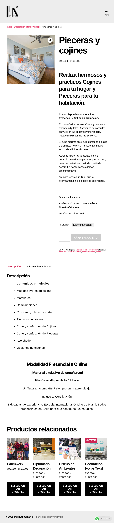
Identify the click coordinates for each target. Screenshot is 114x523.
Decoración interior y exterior (27, 27)
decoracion (77, 252)
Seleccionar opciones (18, 488)
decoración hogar (88, 252)
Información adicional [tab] (39, 266)
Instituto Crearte (23, 516)
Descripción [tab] (14, 266)
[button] (50, 40)
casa (61, 252)
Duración (64, 225)
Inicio (9, 27)
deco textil (68, 252)
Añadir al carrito (86, 237)
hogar (98, 252)
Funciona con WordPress (49, 516)
